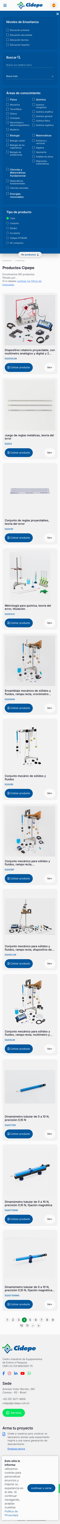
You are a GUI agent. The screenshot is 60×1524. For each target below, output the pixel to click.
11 (27, 1325)
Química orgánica (45, 125)
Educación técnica (19, 40)
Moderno (14, 129)
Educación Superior (20, 44)
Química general (44, 116)
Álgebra (40, 147)
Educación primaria (19, 30)
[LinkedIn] (15, 1373)
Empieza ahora (16, 1448)
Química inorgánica (41, 106)
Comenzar (7, 260)
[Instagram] (9, 1373)
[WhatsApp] (29, 1373)
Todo (12, 218)
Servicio (16, 1412)
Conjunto (14, 223)
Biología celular (17, 140)
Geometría (41, 152)
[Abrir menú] (5, 5)
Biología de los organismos (17, 146)
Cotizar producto (19, 367)
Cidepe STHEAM (18, 238)
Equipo (13, 228)
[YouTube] (22, 1373)
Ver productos (28, 254)
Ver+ (49, 367)
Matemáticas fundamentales (17, 182)
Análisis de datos (44, 156)
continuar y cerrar (41, 1488)
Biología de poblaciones (16, 153)
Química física (43, 120)
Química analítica (44, 111)
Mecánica (15, 104)
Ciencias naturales (19, 188)
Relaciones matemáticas (42, 162)
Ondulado (15, 118)
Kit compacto (16, 243)
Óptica (13, 113)
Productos (20, 260)
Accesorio (15, 233)
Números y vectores (41, 142)
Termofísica (16, 109)
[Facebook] (3, 1373)
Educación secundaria (21, 35)
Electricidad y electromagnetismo (19, 123)
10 (21, 1325)
